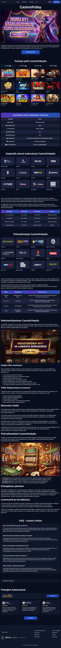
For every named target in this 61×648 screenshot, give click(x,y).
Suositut (7, 65)
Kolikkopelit (52, 65)
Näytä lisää (30, 617)
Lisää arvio (52, 595)
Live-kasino (22, 65)
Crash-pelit (37, 65)
